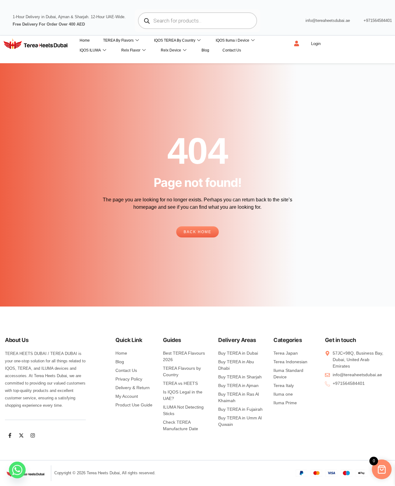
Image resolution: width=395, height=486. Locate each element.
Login (316, 43)
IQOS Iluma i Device (232, 40)
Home (85, 40)
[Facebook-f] (10, 435)
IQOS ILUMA (90, 50)
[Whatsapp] (17, 470)
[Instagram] (33, 435)
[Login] (296, 43)
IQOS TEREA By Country (174, 40)
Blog (205, 50)
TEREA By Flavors (118, 40)
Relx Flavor (130, 50)
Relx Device (171, 50)
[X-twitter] (21, 435)
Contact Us (231, 50)
